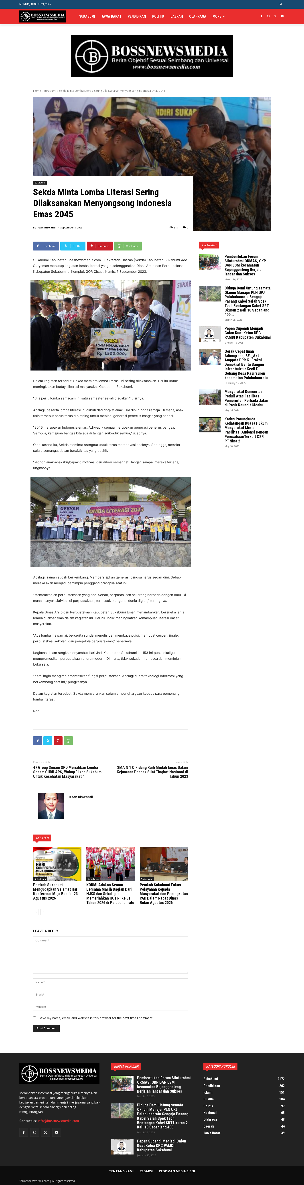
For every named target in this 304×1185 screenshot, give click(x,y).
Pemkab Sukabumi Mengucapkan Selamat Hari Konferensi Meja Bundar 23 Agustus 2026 (56, 891)
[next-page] (43, 912)
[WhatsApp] (68, 740)
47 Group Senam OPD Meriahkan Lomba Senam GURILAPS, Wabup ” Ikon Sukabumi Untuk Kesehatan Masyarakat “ (68, 772)
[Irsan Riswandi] (51, 806)
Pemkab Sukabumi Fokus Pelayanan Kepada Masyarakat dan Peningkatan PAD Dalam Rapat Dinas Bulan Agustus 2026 (164, 893)
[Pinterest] (58, 740)
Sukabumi (50, 91)
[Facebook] (261, 16)
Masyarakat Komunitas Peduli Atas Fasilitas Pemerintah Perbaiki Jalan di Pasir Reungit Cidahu (246, 398)
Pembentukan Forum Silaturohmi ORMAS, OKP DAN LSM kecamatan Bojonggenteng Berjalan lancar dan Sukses (245, 265)
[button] (281, 4)
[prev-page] (36, 912)
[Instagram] (268, 16)
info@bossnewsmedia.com (58, 1121)
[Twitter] (275, 16)
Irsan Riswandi (47, 227)
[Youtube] (282, 16)
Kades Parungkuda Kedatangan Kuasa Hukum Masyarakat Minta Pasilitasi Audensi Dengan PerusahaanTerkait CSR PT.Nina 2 (246, 430)
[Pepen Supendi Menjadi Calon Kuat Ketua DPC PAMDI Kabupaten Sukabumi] (210, 334)
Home (37, 91)
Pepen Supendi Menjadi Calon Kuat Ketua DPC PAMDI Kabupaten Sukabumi (248, 333)
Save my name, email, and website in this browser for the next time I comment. (96, 1018)
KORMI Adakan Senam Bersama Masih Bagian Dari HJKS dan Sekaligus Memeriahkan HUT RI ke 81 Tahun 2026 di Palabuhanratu (110, 893)
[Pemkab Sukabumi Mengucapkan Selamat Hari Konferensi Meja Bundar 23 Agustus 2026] (57, 864)
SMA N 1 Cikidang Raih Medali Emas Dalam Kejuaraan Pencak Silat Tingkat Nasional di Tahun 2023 (152, 772)
